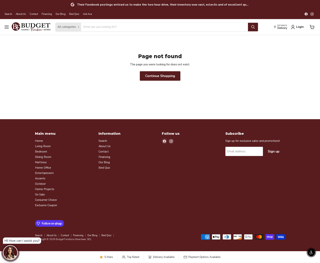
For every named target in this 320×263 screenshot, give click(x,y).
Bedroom (41, 151)
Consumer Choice (46, 200)
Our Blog (61, 14)
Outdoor (40, 184)
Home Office (43, 168)
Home (39, 141)
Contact (34, 14)
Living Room (43, 146)
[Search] (253, 27)
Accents (40, 178)
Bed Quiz (74, 14)
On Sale (40, 194)
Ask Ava (87, 14)
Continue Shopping (160, 76)
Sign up (273, 151)
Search (8, 14)
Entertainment (44, 173)
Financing (47, 14)
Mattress (41, 162)
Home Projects (44, 189)
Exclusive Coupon (46, 205)
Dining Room (43, 157)
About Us (21, 14)
